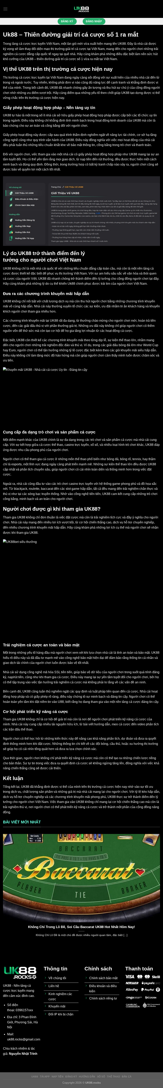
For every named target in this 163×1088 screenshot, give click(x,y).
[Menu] (5, 9)
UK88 (122, 43)
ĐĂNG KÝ (71, 1076)
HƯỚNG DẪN (87, 1076)
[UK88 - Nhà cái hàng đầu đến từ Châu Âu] (81, 9)
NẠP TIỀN (58, 1076)
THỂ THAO (113, 1076)
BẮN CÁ (127, 1076)
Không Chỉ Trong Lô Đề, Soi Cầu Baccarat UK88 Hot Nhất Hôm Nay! (81, 927)
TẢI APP (44, 1076)
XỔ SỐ (101, 1076)
